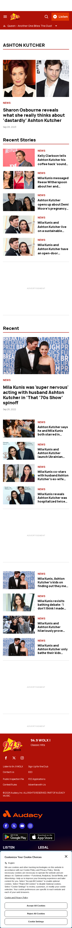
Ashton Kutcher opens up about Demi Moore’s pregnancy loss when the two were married (53, 208)
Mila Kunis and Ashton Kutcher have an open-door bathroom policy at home (53, 253)
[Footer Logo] (36, 814)
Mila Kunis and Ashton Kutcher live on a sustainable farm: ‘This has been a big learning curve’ (53, 231)
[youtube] (22, 826)
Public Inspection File (13, 779)
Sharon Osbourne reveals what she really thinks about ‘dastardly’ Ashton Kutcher (34, 115)
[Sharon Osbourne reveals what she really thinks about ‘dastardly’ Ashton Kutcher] (36, 78)
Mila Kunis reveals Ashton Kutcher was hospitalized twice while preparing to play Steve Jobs (52, 501)
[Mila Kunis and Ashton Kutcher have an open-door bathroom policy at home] (19, 247)
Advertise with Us (37, 784)
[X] (14, 758)
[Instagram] (22, 758)
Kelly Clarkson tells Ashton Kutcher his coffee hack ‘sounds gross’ (53, 162)
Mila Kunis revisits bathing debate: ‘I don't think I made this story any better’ (53, 606)
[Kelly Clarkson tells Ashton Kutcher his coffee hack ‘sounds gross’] (19, 158)
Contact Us (8, 772)
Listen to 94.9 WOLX (13, 766)
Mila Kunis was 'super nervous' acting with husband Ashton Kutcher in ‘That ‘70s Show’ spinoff (35, 395)
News (7, 102)
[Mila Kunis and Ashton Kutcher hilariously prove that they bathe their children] (19, 625)
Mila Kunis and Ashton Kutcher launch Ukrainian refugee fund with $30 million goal (51, 456)
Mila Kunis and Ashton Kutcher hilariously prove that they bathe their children (53, 630)
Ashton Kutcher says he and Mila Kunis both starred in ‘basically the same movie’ (53, 434)
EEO (30, 772)
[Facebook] (6, 758)
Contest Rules (10, 784)
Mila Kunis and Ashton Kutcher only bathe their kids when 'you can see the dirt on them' (53, 652)
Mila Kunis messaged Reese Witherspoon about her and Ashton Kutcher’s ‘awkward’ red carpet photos (53, 188)
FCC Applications (36, 779)
